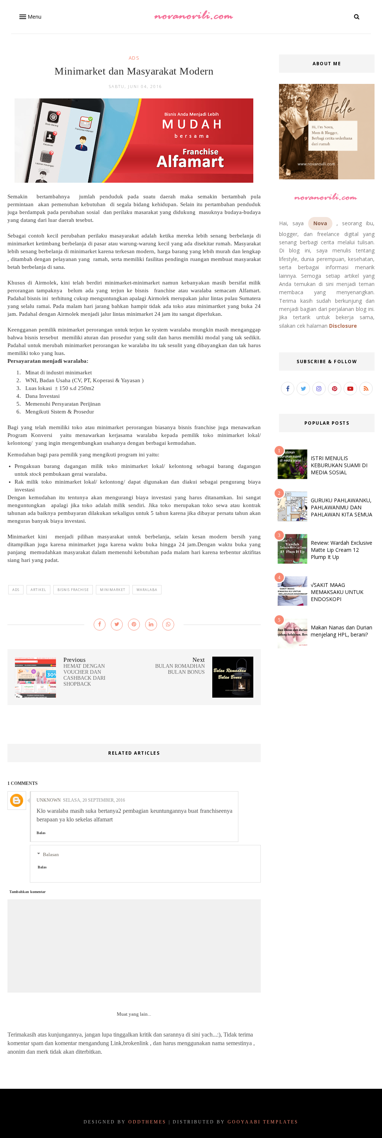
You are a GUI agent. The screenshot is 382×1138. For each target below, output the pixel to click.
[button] (29, 16)
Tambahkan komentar (27, 892)
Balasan (51, 854)
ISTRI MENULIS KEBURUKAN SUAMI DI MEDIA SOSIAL (339, 465)
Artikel (38, 589)
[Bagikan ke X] (117, 625)
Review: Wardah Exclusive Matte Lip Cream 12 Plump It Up (341, 549)
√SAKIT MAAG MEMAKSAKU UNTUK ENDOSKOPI (337, 592)
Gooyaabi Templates (263, 1122)
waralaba (147, 589)
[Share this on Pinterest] (134, 625)
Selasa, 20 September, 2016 (94, 800)
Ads (134, 57)
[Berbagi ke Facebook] (100, 625)
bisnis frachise (73, 589)
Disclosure (343, 325)
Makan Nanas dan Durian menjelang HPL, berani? (341, 631)
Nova (320, 223)
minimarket (112, 589)
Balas (41, 833)
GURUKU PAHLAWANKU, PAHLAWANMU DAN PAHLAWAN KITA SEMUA (341, 507)
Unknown (49, 800)
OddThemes (147, 1122)
